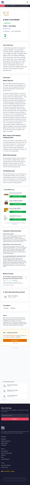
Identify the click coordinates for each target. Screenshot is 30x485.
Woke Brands (4, 443)
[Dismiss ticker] (29, 6)
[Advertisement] (15, 363)
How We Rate (4, 451)
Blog (2, 457)
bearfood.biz (7, 28)
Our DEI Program (5, 459)
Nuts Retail (7, 31)
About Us (3, 455)
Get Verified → (15, 340)
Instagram (13, 308)
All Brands (3, 439)
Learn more (15, 343)
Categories (3, 445)
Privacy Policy (4, 467)
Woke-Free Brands (5, 441)
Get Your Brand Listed (6, 453)
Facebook (6, 308)
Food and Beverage (16, 31)
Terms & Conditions (5, 465)
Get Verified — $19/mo (9, 471)
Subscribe (14, 419)
